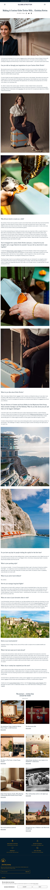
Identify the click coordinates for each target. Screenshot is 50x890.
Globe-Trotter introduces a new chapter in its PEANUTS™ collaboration (37, 760)
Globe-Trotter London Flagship (14, 250)
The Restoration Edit (31, 726)
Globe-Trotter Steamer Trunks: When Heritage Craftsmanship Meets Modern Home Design (12, 794)
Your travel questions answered (8, 827)
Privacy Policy (35, 883)
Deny (40, 886)
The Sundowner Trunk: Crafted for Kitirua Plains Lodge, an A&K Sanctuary (11, 727)
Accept (24, 886)
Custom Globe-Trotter (14, 682)
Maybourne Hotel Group (36, 414)
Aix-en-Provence (38, 603)
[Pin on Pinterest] (31, 14)
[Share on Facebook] (26, 14)
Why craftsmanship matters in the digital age (37, 794)
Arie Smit (21, 88)
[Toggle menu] (5, 4)
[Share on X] (29, 14)
